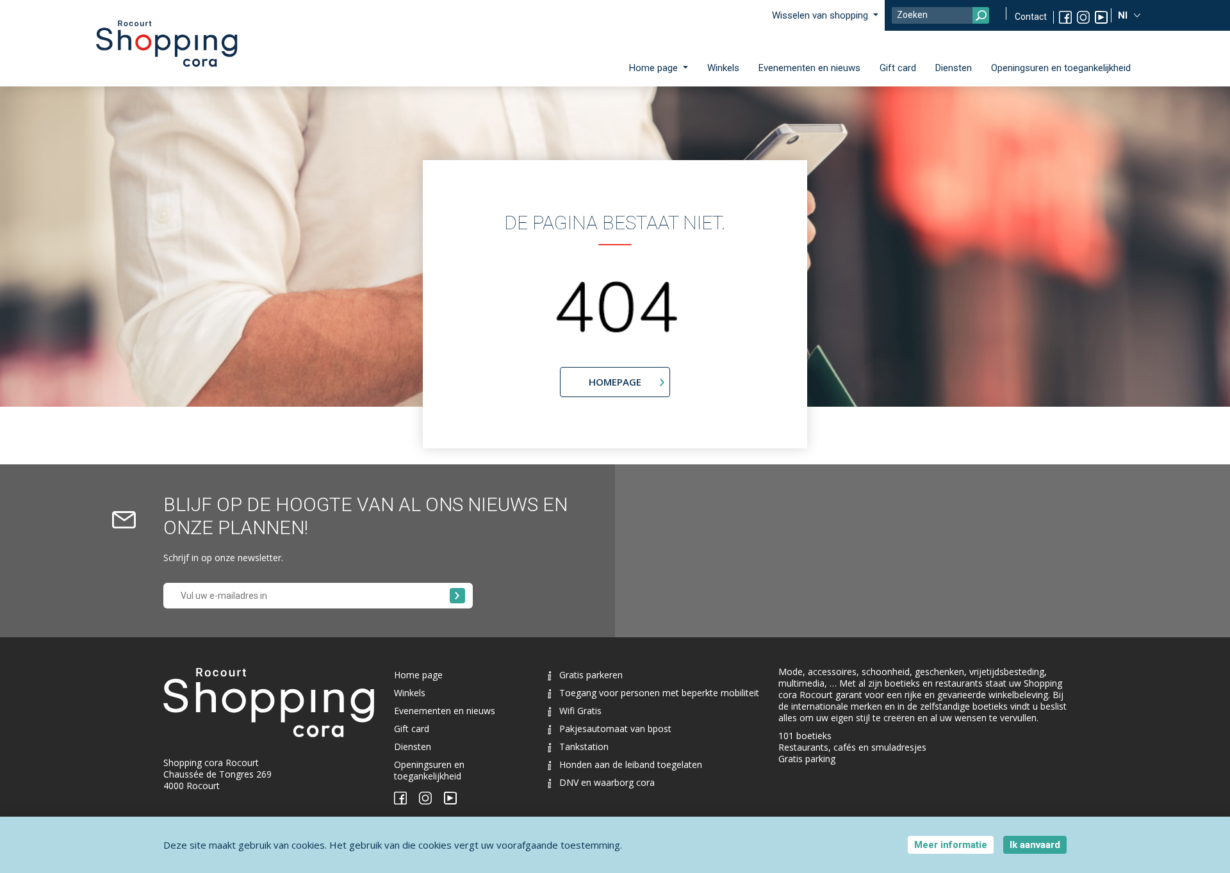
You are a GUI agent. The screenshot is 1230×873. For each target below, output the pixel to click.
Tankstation (584, 746)
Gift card (898, 68)
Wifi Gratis (580, 711)
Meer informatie (950, 845)
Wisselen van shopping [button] (821, 15)
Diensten (953, 68)
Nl (1124, 15)
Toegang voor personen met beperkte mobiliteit (659, 693)
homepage (615, 381)
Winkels (723, 68)
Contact (1031, 17)
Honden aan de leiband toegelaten (630, 764)
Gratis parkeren (591, 675)
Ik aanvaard (1035, 845)
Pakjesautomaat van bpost (615, 728)
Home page (418, 675)
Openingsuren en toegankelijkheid (1061, 68)
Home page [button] (654, 68)
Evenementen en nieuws (809, 68)
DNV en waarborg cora (607, 782)
